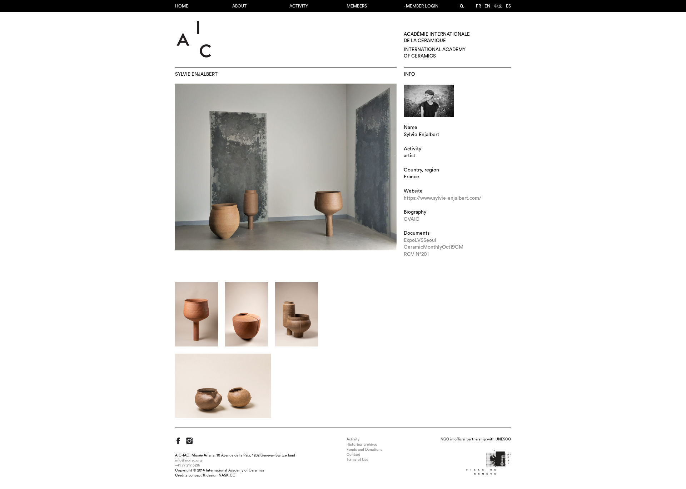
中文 (498, 6)
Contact (353, 454)
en (487, 6)
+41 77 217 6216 (187, 465)
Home (181, 6)
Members (357, 6)
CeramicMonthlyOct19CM (433, 247)
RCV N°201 (416, 254)
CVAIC (411, 219)
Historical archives (362, 444)
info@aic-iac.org (188, 460)
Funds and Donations (364, 449)
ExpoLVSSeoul (420, 240)
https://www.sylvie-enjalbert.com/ (442, 198)
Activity (298, 6)
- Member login (421, 6)
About (239, 6)
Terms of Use (357, 459)
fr (478, 6)
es (508, 6)
